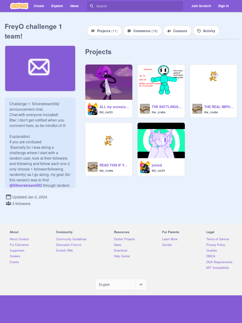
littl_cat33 (106, 112)
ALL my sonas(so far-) (114, 106)
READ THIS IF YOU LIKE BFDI (114, 165)
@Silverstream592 (25, 185)
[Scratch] (19, 6)
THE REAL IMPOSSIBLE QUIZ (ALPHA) (219, 106)
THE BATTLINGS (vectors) (167, 106)
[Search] (91, 6)
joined (157, 165)
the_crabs (158, 112)
